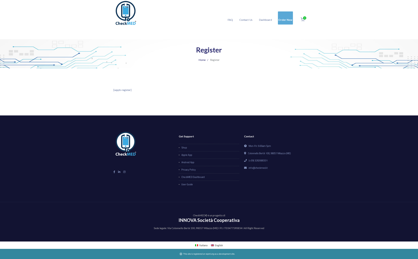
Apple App (186, 155)
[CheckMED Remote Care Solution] (125, 19)
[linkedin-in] (119, 172)
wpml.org (210, 254)
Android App (187, 162)
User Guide (187, 184)
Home (202, 59)
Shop (184, 147)
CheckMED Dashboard (193, 177)
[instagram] (124, 172)
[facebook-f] (114, 172)
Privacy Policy (188, 169)
